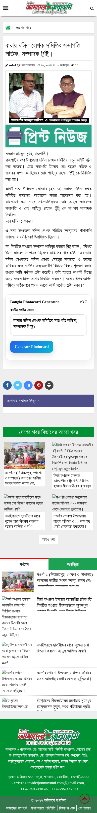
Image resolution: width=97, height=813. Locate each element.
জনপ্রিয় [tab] (73, 564)
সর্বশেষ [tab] (24, 564)
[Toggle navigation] (5, 8)
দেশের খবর (23, 27)
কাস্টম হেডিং (22, 310)
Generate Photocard (32, 346)
